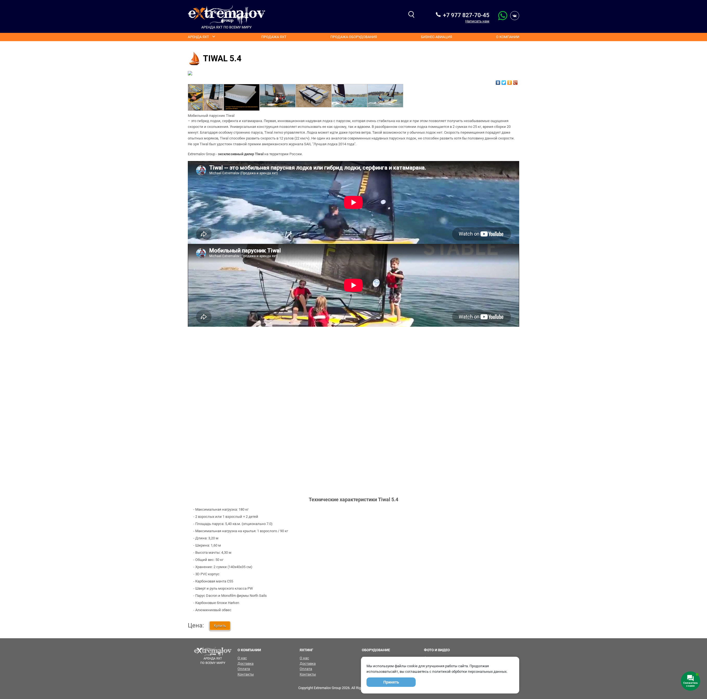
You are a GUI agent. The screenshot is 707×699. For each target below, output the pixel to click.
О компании (507, 37)
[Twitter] (504, 81)
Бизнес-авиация (436, 37)
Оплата (244, 669)
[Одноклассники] (510, 81)
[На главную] (226, 15)
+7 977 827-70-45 (466, 15)
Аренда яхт (198, 37)
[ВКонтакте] (498, 81)
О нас (242, 658)
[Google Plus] (515, 81)
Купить (220, 625)
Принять (391, 682)
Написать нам (477, 21)
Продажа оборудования (353, 37)
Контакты (246, 674)
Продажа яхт (273, 37)
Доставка (246, 663)
